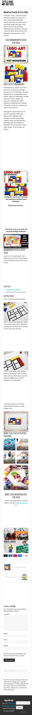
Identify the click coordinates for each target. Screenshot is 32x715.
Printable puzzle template (13, 289)
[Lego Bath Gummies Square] (22, 444)
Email (6, 639)
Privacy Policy (23, 712)
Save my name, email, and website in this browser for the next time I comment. (15, 655)
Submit (19, 707)
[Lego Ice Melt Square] (9, 444)
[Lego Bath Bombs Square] (9, 458)
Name (6, 633)
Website (6, 646)
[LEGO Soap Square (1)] (22, 458)
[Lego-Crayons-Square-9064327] (16, 477)
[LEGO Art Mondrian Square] (16, 183)
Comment (7, 614)
